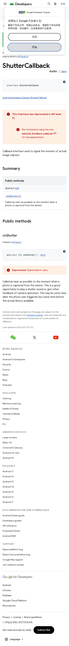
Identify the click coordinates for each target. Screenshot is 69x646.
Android (7, 354)
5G (4, 424)
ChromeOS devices (12, 447)
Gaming (7, 398)
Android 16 (8, 476)
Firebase (7, 595)
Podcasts (7, 385)
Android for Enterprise (14, 359)
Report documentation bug (16, 554)
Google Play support (13, 559)
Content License (35, 315)
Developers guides (12, 520)
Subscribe (43, 630)
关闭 (34, 37)
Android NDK (9, 536)
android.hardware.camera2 (37, 133)
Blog (5, 379)
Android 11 (8, 502)
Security (7, 364)
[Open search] (49, 4)
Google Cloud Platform (14, 600)
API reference (10, 525)
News (5, 374)
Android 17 (8, 471)
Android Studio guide (13, 515)
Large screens (10, 437)
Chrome (7, 590)
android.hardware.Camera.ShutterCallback (25, 97)
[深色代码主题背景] (64, 82)
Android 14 (8, 486)
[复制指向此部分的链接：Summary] (23, 169)
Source (6, 369)
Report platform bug (13, 549)
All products (9, 605)
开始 (34, 47)
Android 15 (8, 481)
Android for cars (11, 452)
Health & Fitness (10, 408)
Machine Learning (12, 403)
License (17, 617)
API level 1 (17, 242)
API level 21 (22, 56)
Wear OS (7, 442)
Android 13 (8, 491)
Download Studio (11, 530)
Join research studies (13, 564)
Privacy (6, 418)
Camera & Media (11, 413)
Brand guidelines (33, 617)
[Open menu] (5, 4)
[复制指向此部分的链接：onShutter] (20, 236)
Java (63, 71)
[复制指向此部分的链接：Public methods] (34, 221)
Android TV (8, 457)
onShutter (12, 196)
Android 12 (8, 496)
